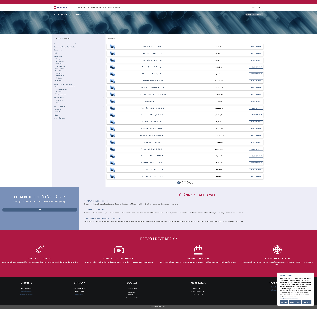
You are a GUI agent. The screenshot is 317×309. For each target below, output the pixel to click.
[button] (256, 2)
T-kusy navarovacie (60, 94)
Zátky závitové (59, 71)
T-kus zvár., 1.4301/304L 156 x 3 (151, 149)
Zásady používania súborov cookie (289, 298)
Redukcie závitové (60, 66)
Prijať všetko (306, 302)
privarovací (58, 109)
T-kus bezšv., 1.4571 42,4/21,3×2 (152, 80)
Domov (56, 14)
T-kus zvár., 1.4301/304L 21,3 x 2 (152, 176)
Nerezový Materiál (79, 7)
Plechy (56, 53)
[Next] (191, 182)
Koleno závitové (59, 61)
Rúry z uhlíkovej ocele (60, 118)
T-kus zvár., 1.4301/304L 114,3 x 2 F (152, 122)
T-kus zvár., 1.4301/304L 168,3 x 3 (152, 163)
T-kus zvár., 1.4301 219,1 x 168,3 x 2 (152, 108)
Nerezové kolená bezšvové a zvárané (65, 87)
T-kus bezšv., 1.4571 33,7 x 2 (151, 74)
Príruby (57, 102)
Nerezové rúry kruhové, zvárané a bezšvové (66, 44)
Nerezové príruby (58, 97)
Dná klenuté (58, 91)
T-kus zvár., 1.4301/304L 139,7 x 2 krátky (153, 135)
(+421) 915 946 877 (58, 2)
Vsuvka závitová (59, 68)
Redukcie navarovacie (61, 89)
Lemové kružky (59, 100)
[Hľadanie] (70, 7)
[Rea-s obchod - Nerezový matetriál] (61, 7)
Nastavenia (284, 302)
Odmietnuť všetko (295, 302)
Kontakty (118, 7)
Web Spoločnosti (108, 7)
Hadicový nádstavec (60, 75)
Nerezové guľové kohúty (60, 106)
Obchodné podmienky (94, 7)
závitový (57, 111)
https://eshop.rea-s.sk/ (26, 294)
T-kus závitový (59, 73)
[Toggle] (103, 56)
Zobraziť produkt (256, 46)
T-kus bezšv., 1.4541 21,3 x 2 (151, 46)
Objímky (56, 115)
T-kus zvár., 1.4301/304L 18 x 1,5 (152, 169)
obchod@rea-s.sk (68, 2)
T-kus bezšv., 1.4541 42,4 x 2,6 (152, 60)
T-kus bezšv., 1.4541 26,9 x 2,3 (152, 53)
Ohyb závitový (59, 63)
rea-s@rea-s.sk (79, 294)
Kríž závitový (58, 78)
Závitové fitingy (58, 56)
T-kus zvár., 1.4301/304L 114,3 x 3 (152, 128)
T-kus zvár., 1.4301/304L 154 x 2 (151, 142)
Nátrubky (57, 59)
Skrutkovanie (58, 80)
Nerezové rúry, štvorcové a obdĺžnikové (65, 47)
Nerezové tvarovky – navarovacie (63, 84)
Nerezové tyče (58, 50)
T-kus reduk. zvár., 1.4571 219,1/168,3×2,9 (153, 94)
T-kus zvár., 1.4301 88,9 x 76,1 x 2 (152, 115)
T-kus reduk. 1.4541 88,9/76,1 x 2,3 (152, 87)
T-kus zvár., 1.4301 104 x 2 (150, 101)
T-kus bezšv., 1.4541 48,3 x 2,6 (152, 67)
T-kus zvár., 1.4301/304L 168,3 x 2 (152, 156)
